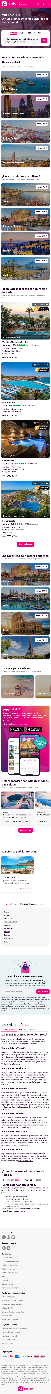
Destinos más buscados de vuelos (14, 1328)
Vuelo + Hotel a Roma (23, 1127)
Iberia (6, 942)
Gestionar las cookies (10, 1273)
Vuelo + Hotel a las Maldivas (17, 1145)
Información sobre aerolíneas (12, 1304)
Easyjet (7, 935)
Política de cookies (9, 1269)
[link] (25, 82)
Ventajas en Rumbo (33, 1180)
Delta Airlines (9, 938)
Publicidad (5, 1280)
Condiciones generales (10, 1261)
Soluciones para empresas (11, 1288)
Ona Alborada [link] (8, 402)
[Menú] (48, 3)
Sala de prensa (7, 1284)
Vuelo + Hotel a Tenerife (10, 1064)
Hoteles (22, 1030)
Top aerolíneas (10, 904)
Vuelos (33, 1030)
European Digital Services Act (13, 1312)
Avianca (7, 915)
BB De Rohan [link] (8, 460)
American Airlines (10, 922)
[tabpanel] (25, 927)
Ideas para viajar (8, 1343)
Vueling (7, 932)
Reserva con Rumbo (12, 1180)
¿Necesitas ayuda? (8, 1297)
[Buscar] (44, 40)
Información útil (7, 1308)
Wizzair (7, 925)
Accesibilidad (7, 1316)
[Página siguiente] (47, 904)
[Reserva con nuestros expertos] (38, 4)
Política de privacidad (9, 1265)
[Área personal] (43, 4)
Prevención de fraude (10, 1319)
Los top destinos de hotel (11, 1332)
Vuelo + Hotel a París (25, 1161)
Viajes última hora (8, 1340)
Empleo (4, 1276)
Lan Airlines (8, 928)
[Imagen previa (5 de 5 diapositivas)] (4, 320)
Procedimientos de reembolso (13, 1301)
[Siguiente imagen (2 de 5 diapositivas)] (47, 320)
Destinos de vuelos (28, 904)
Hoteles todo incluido (10, 1336)
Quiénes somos (7, 1258)
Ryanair (7, 912)
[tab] (13, 33)
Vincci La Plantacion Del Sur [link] (15, 342)
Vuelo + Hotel (9, 1030)
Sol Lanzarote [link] (8, 521)
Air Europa (8, 918)
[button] (25, 40)
